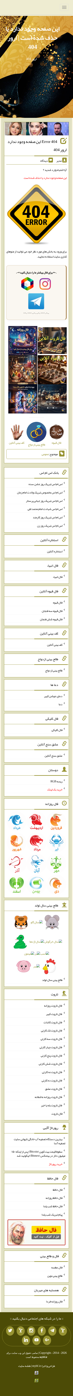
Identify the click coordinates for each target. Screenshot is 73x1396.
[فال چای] (52, 400)
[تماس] (21, 1331)
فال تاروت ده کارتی (52, 1080)
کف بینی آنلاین (54, 645)
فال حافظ (57, 1189)
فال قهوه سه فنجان (52, 611)
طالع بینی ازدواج (53, 670)
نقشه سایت (24, 1366)
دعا (60, 704)
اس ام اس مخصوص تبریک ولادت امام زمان (39, 492)
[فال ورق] (22, 400)
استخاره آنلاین (54, 551)
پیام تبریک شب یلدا (52, 1214)
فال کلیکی (57, 730)
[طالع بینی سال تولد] (36, 945)
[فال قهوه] (52, 371)
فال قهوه (57, 602)
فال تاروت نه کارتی (52, 1072)
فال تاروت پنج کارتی (51, 1055)
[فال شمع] (22, 371)
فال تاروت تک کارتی (51, 1030)
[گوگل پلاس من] (47, 1340)
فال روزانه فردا (54, 1301)
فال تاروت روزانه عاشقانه (48, 1097)
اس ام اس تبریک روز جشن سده (45, 484)
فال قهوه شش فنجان (51, 619)
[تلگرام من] (52, 1331)
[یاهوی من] (63, 1331)
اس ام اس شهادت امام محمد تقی (45, 509)
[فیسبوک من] (42, 1331)
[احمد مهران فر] (58, 130)
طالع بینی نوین (54, 1276)
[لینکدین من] (26, 1340)
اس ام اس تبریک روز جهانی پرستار (44, 500)
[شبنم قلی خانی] (15, 130)
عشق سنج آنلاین (53, 755)
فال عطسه (56, 1267)
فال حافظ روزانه (54, 1198)
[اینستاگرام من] (31, 1331)
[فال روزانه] (22, 341)
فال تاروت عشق (53, 1088)
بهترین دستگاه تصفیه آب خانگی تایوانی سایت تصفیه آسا (39, 1141)
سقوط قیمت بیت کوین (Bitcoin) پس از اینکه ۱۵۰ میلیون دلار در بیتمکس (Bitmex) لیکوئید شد (38, 1153)
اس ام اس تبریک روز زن (49, 525)
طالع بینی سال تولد (52, 980)
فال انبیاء (57, 577)
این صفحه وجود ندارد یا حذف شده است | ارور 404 (32, 37)
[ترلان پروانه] (36, 130)
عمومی (45, 454)
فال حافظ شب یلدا (52, 1206)
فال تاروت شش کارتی (50, 1064)
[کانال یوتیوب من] (36, 1340)
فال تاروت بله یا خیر (51, 1105)
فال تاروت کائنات (53, 1022)
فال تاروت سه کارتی (51, 1039)
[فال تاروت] (52, 341)
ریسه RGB (56, 781)
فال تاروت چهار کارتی (51, 1047)
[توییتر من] (10, 1331)
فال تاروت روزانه (53, 1005)
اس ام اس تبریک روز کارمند (47, 517)
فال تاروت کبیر (54, 1014)
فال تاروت (57, 1113)
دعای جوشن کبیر (53, 696)
